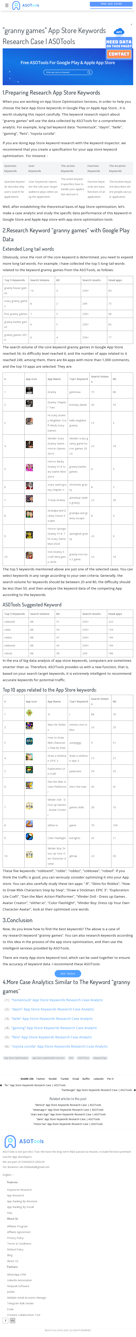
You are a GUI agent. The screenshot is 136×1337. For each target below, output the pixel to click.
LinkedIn (99, 1078)
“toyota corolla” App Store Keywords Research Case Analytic (60, 1046)
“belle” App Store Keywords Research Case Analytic (52, 1018)
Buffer (86, 1078)
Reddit (53, 1078)
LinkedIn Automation (19, 1280)
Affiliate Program (17, 1226)
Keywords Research (19, 1189)
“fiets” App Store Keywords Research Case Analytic (52, 1037)
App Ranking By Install (20, 1207)
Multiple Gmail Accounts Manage (26, 1297)
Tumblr (64, 1078)
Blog (10, 1255)
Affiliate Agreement (19, 1232)
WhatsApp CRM (16, 1274)
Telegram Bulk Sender (20, 1303)
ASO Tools (67, 973)
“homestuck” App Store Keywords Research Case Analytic (57, 1000)
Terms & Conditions (19, 1243)
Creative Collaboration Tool (23, 1315)
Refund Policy (15, 1249)
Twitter (40, 1078)
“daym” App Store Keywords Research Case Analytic (53, 1009)
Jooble (11, 1291)
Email (76, 1078)
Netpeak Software (18, 1286)
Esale (10, 1309)
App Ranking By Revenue (22, 1201)
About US (12, 1261)
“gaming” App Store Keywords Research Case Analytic (54, 1028)
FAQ (9, 1213)
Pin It (110, 1078)
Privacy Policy (15, 1238)
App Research (15, 1195)
